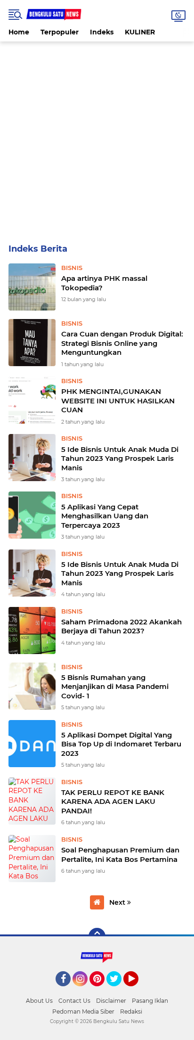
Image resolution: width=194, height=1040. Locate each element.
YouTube (137, 990)
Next (118, 902)
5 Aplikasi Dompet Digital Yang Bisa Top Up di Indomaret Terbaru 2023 (121, 744)
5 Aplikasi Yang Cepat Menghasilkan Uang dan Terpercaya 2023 (104, 516)
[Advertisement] (97, 138)
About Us (39, 1000)
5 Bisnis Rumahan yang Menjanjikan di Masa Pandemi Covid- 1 (115, 686)
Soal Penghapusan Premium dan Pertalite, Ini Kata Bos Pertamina (120, 854)
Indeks (101, 32)
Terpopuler (59, 32)
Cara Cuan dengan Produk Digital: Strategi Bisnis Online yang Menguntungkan (122, 343)
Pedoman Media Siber (83, 1011)
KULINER (140, 32)
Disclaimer (111, 1000)
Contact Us (74, 1000)
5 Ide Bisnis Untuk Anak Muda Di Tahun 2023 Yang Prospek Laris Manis (119, 458)
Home (18, 32)
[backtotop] (97, 936)
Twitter (118, 990)
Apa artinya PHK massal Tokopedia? (104, 283)
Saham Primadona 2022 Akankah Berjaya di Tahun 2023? (121, 626)
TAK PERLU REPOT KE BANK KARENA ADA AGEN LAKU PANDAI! (112, 801)
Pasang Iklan (150, 1000)
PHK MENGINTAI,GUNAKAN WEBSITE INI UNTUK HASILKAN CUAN (118, 400)
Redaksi (131, 1011)
